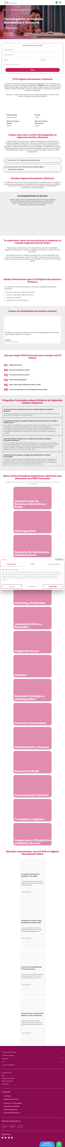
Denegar (12, 586)
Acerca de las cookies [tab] (54, 564)
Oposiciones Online (8, 1055)
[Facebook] (12, 1139)
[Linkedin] (6, 1139)
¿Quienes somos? (7, 1073)
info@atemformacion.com (11, 1099)
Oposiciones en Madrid (9, 1052)
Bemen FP (12, 1126)
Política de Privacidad (8, 1078)
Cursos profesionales (8, 1065)
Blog (3, 1075)
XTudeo (20, 1126)
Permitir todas (53, 586)
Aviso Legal (5, 1084)
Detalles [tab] (32, 564)
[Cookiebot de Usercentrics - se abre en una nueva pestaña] (56, 559)
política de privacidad (14, 64)
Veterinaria (5, 1058)
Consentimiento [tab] (11, 564)
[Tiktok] (9, 1139)
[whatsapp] (56, 2)
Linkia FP (4, 1126)
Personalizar (31, 586)
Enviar (33, 70)
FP (3, 1062)
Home (5, 9)
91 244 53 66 (7, 1096)
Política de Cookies (7, 1081)
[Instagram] (3, 1139)
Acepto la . (12, 64)
